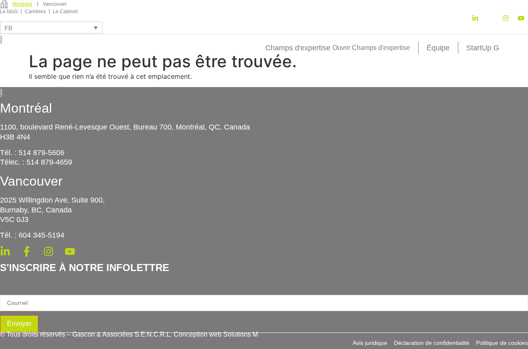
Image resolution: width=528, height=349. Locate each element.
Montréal (26, 108)
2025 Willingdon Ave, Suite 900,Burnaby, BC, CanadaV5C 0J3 (52, 210)
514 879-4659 (49, 162)
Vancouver (31, 181)
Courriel (10, 290)
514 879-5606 (41, 153)
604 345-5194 (41, 235)
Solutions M (240, 334)
